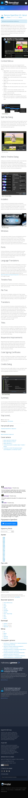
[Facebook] (2, 771)
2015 (4, 551)
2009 (4, 559)
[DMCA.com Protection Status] (5, 764)
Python (5, 616)
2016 (4, 550)
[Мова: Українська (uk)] (26, 3)
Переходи (6, 636)
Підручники (6, 626)
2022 (4, 542)
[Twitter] (4, 771)
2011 (4, 557)
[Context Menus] (14, 112)
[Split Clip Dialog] (14, 150)
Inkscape (5, 609)
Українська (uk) (4, 791)
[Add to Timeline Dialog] (14, 194)
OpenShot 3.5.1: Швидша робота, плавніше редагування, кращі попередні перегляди (13, 669)
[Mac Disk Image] (14, 226)
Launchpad (6, 610)
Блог (2, 8)
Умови (23, 789)
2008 (4, 561)
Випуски (20, 17)
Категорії (4, 621)
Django (5, 605)
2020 (4, 545)
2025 (4, 538)
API (4, 631)
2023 (4, 541)
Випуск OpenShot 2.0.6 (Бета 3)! (7, 434)
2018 (4, 547)
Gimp (5, 607)
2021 (4, 544)
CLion (5, 604)
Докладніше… (18, 597)
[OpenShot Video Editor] (11, 2)
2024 (4, 540)
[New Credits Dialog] (14, 393)
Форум (10, 762)
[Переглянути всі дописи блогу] (19, 662)
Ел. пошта (7, 762)
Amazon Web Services (8, 602)
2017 (4, 549)
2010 (4, 558)
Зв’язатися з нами (7, 757)
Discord (14, 762)
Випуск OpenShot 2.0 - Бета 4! (9, 441)
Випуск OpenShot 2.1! (8, 443)
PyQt (4, 615)
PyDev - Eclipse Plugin (8, 613)
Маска (5, 634)
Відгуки (5, 633)
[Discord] (7, 771)
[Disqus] (14, 468)
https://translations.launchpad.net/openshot (10, 274)
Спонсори (4, 774)
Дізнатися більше (4, 679)
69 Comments (10, 421)
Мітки (3, 629)
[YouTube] (9, 771)
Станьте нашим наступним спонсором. (9, 777)
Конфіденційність (18, 789)
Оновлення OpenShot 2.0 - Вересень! (8, 428)
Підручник (6, 638)
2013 (4, 554)
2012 (4, 555)
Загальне (5, 623)
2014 (4, 553)
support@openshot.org (9, 761)
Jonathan (8, 17)
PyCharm (5, 612)
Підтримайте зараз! (10, 523)
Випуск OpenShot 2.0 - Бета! (15, 15)
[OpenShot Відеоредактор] (6, 784)
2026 (4, 537)
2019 (4, 546)
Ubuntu (5, 618)
